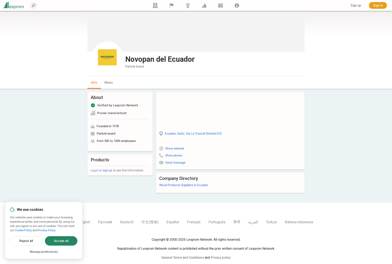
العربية (253, 222)
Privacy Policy (46, 230)
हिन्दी (237, 222)
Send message (175, 162)
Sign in (378, 5)
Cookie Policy (23, 230)
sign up (107, 170)
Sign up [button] (356, 5)
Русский (105, 222)
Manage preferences (44, 251)
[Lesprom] (237, 5)
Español (173, 222)
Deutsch (127, 222)
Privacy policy (221, 258)
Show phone (173, 155)
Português (217, 222)
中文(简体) (150, 222)
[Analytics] (204, 5)
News (109, 82)
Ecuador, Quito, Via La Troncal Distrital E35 (193, 133)
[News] (188, 5)
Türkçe (271, 222)
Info (94, 82)
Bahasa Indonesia (299, 222)
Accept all (61, 241)
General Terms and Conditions (182, 258)
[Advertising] (220, 5)
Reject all (26, 241)
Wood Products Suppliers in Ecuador (183, 185)
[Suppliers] (171, 5)
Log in (95, 170)
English (84, 222)
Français (194, 222)
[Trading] (155, 5)
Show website (174, 148)
